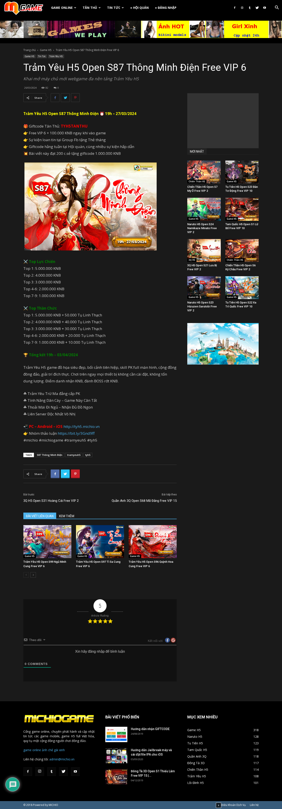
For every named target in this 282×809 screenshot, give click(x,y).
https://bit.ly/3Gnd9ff (76, 433)
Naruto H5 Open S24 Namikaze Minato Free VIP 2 (202, 228)
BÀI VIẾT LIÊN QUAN (40, 516)
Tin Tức (113, 7)
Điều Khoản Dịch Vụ (233, 805)
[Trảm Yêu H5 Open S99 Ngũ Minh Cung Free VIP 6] (47, 541)
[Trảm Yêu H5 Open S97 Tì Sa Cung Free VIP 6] (100, 541)
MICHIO (53, 805)
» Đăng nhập (165, 7)
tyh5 (87, 455)
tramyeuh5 (73, 455)
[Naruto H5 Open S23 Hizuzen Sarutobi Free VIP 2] (204, 287)
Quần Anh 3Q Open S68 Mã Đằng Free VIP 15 (144, 501)
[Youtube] (264, 7)
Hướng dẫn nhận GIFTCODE (150, 729)
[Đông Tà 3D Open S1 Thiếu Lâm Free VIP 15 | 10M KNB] (116, 776)
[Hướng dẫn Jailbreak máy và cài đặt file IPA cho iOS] (116, 755)
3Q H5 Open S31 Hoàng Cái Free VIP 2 (51, 501)
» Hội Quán (139, 7)
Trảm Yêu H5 (56, 56)
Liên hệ (254, 805)
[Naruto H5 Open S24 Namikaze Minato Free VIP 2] (204, 209)
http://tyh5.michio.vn (81, 426)
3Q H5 (192, 259)
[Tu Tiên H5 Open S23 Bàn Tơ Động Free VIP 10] (242, 172)
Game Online (62, 7)
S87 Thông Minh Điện (49, 455)
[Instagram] (242, 7)
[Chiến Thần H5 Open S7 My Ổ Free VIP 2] (204, 172)
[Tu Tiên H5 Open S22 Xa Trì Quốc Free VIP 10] (242, 287)
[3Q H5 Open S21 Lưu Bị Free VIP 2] (204, 250)
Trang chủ (29, 50)
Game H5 (46, 50)
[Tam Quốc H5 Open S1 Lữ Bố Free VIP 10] (242, 209)
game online (32, 750)
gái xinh (59, 750)
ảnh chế (47, 750)
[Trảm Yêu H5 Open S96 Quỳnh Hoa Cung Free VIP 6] (153, 541)
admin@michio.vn (61, 759)
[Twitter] (257, 7)
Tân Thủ (90, 7)
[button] (276, 8)
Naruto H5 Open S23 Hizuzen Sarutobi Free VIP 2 (202, 306)
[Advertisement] (223, 120)
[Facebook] (234, 7)
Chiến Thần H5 (197, 181)
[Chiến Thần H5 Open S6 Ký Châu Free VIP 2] (242, 250)
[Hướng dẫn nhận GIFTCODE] (116, 734)
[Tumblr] (249, 7)
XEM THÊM (66, 516)
